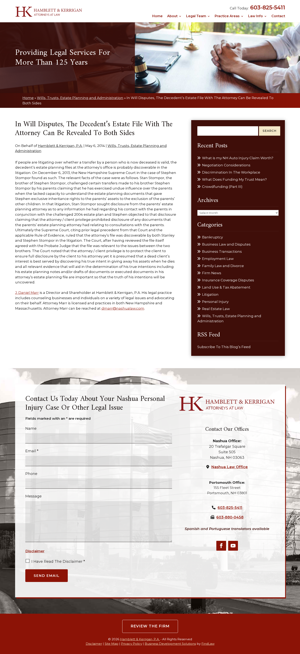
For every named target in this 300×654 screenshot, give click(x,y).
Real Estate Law (216, 309)
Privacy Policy (131, 644)
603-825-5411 (267, 7)
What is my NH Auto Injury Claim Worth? (237, 158)
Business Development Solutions (170, 644)
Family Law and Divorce (223, 266)
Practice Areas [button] (227, 16)
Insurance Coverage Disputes (228, 280)
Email (31, 451)
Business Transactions (222, 251)
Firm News (211, 273)
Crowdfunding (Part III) (222, 187)
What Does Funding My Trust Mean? (234, 179)
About (172, 16)
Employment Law (218, 259)
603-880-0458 (229, 517)
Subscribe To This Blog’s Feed (224, 347)
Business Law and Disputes (226, 244)
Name (31, 428)
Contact (278, 16)
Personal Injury (215, 302)
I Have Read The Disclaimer (58, 561)
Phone (31, 473)
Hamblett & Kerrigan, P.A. (60, 146)
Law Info (255, 16)
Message (33, 496)
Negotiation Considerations (226, 165)
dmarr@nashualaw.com (122, 308)
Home (157, 16)
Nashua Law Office (229, 467)
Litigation (210, 294)
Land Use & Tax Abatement (226, 287)
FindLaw (207, 644)
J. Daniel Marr (27, 293)
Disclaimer (34, 551)
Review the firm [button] (150, 626)
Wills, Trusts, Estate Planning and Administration (229, 318)
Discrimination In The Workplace (231, 172)
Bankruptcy (212, 237)
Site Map (111, 644)
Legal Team (196, 16)
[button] (295, 624)
